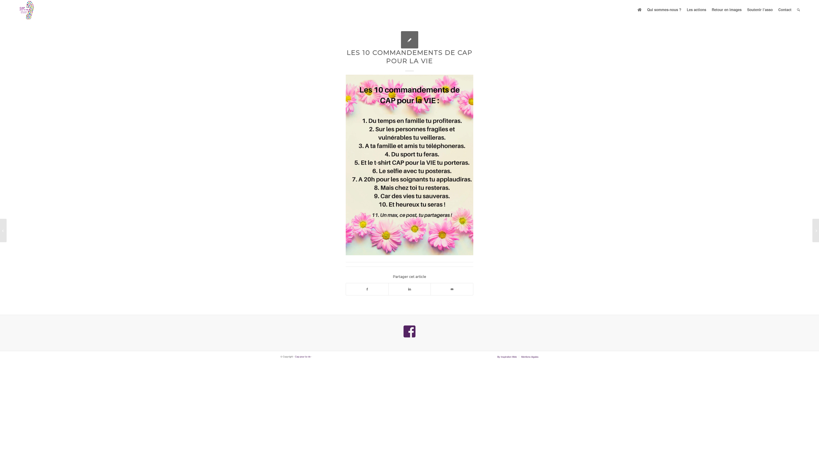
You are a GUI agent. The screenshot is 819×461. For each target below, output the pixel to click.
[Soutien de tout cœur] (3, 230)
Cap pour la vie (303, 356)
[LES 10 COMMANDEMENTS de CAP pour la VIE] (409, 39)
